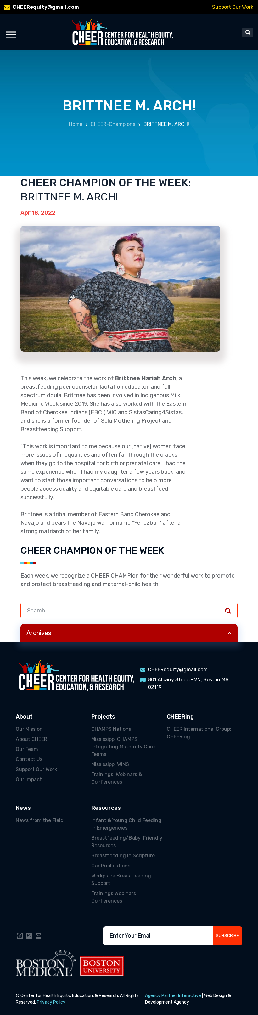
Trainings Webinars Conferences (113, 897)
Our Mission (29, 729)
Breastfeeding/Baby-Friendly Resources (126, 842)
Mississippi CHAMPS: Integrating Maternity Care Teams (123, 746)
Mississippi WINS (110, 764)
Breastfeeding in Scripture (123, 856)
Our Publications (110, 866)
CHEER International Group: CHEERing (199, 733)
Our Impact (29, 779)
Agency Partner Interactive (173, 995)
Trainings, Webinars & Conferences (116, 778)
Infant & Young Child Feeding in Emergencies (126, 824)
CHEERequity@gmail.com (46, 7)
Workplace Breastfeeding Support (121, 879)
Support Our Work (232, 7)
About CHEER (31, 739)
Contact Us (29, 759)
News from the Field (40, 820)
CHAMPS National (112, 729)
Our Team (27, 749)
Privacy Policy (51, 1002)
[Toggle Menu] (11, 34)
